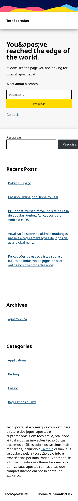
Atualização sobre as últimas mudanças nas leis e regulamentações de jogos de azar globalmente (38, 238)
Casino (13, 388)
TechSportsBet (17, 21)
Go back (12, 114)
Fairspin (47, 449)
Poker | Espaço (19, 183)
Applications (17, 360)
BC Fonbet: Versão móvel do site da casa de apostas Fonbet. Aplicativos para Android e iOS (38, 215)
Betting (13, 374)
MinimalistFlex (60, 494)
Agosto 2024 (17, 319)
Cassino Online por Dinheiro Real (33, 197)
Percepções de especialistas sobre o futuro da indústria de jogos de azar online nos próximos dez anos (35, 260)
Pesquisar (13, 137)
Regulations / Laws (22, 402)
